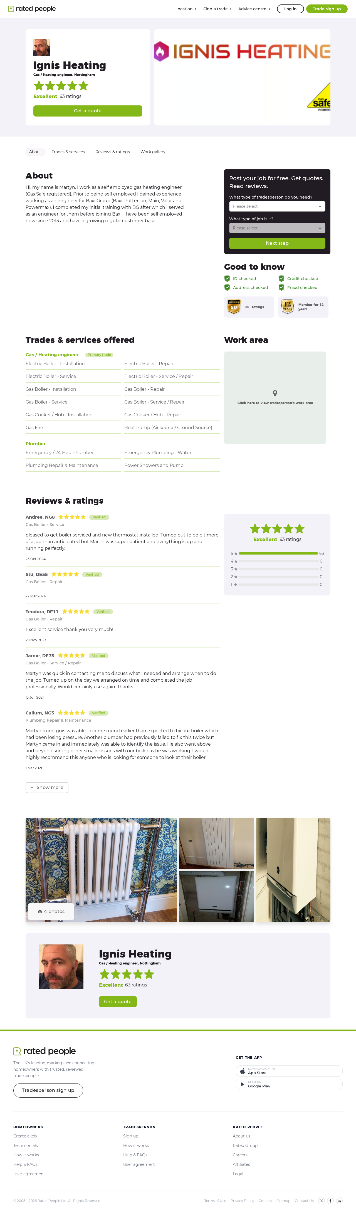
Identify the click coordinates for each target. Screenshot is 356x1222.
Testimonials (25, 1145)
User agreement (29, 1173)
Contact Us (304, 1201)
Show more (50, 787)
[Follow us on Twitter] (321, 1201)
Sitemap (283, 1201)
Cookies (265, 1201)
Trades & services (68, 151)
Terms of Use (215, 1201)
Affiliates (241, 1164)
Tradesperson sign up (48, 1090)
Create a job (25, 1136)
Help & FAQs (25, 1164)
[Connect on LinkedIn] (339, 1201)
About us (241, 1136)
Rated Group (245, 1145)
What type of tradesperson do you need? (270, 197)
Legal (238, 1173)
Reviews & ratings (112, 151)
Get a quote (88, 110)
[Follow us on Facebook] (330, 1201)
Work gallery (152, 151)
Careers (240, 1154)
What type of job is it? (251, 218)
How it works (26, 1154)
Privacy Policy (242, 1201)
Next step (277, 243)
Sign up (130, 1136)
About (35, 151)
